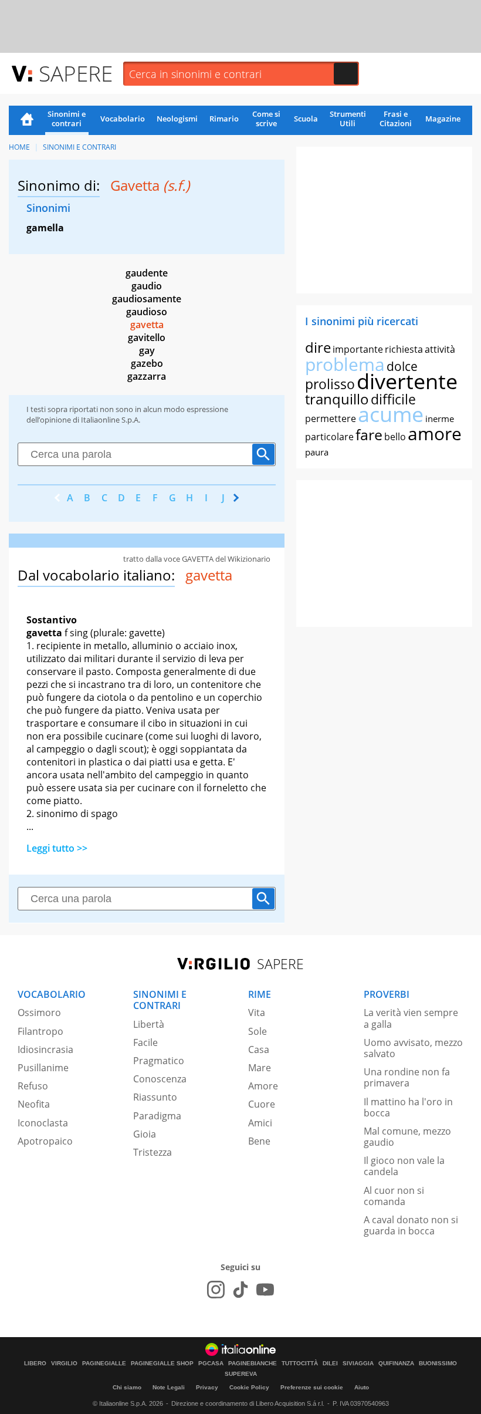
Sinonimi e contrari (67, 119)
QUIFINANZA (396, 1363)
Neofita (34, 1104)
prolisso (330, 383)
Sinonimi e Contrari (79, 147)
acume (391, 414)
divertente (407, 381)
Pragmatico (158, 1060)
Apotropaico (45, 1141)
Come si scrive (266, 119)
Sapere (76, 73)
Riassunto (155, 1097)
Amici (260, 1122)
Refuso (33, 1085)
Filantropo (40, 1031)
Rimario (224, 118)
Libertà (148, 1024)
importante (358, 349)
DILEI (330, 1363)
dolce (402, 366)
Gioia (144, 1134)
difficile (393, 399)
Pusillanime (43, 1067)
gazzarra (146, 376)
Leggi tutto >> (56, 848)
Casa (258, 1049)
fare (368, 434)
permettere (330, 418)
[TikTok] (240, 1289)
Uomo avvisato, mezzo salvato (413, 1048)
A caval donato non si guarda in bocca (411, 1225)
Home (27, 120)
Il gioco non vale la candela (404, 1166)
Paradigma (157, 1115)
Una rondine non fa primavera (407, 1077)
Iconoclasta (43, 1122)
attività (440, 349)
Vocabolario (122, 118)
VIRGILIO (64, 1363)
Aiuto (361, 1387)
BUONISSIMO (438, 1363)
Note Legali (169, 1387)
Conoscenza (160, 1078)
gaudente (147, 272)
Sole (257, 1031)
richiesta (404, 349)
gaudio (146, 285)
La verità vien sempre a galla (411, 1018)
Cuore (261, 1104)
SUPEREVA (241, 1374)
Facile (145, 1042)
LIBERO (35, 1363)
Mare (259, 1067)
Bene (259, 1141)
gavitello (146, 337)
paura (316, 452)
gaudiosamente (146, 298)
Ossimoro (39, 1012)
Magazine (442, 118)
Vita (256, 1012)
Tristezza (152, 1152)
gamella (45, 227)
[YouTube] (265, 1289)
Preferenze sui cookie (311, 1387)
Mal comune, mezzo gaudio (407, 1137)
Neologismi (177, 118)
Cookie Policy (249, 1387)
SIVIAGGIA (358, 1363)
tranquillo (337, 399)
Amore (263, 1085)
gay (147, 350)
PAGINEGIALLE (104, 1363)
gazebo (147, 363)
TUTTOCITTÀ (300, 1363)
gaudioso (146, 311)
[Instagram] (216, 1289)
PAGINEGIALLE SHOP (162, 1363)
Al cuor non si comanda (394, 1196)
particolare (329, 436)
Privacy (207, 1387)
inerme (439, 418)
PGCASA (210, 1363)
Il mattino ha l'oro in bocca (408, 1107)
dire (318, 347)
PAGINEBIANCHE (252, 1363)
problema (345, 364)
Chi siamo (127, 1387)
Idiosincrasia (45, 1049)
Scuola (306, 118)
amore (435, 433)
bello (395, 436)
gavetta (147, 324)
